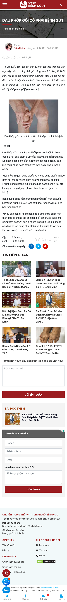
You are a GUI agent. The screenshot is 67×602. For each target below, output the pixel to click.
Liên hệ (5, 550)
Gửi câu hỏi (33, 489)
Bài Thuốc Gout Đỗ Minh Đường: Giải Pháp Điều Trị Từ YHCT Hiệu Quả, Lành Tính (40, 417)
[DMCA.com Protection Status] (46, 561)
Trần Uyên (19, 48)
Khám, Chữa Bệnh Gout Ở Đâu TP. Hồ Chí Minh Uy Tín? (16, 350)
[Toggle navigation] (4, 4)
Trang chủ (7, 28)
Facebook (44, 545)
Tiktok (41, 555)
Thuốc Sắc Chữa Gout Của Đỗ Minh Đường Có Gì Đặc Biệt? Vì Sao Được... (16, 283)
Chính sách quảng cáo (13, 561)
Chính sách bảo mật (11, 567)
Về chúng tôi (8, 545)
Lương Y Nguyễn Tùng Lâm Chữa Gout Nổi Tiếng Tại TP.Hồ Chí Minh (50, 283)
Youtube (43, 550)
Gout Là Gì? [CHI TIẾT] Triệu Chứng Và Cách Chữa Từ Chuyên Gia (49, 350)
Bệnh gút (19, 28)
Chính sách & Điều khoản (14, 572)
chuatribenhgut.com (50, 588)
